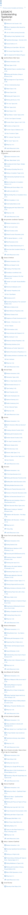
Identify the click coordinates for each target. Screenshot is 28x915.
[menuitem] (1, 3)
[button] (1, 1)
